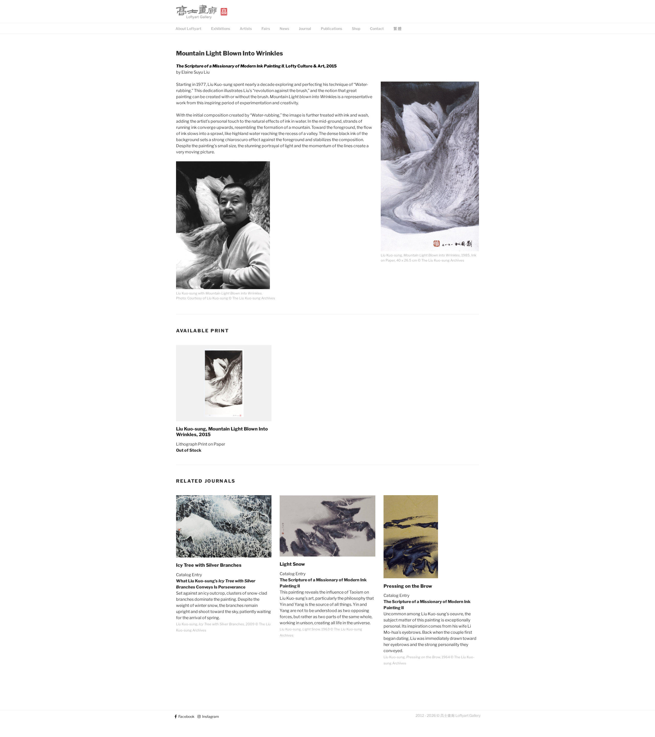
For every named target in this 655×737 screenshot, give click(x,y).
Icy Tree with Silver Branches (209, 565)
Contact (377, 28)
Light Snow (292, 564)
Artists (246, 28)
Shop (356, 28)
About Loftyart (188, 28)
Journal (305, 28)
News (284, 28)
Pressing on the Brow (408, 586)
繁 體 (397, 28)
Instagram (210, 716)
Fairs (265, 28)
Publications (331, 28)
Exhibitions (220, 28)
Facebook (185, 716)
